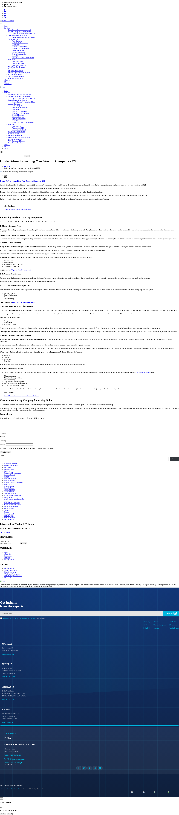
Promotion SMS (17, 61)
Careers (156, 622)
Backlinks (7, 467)
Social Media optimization (12, 504)
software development (11, 506)
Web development (10, 517)
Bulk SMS (11, 59)
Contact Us (7, 84)
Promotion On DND (19, 65)
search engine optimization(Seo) (14, 499)
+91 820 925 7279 (10, 764)
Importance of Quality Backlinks (23, 302)
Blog (5, 82)
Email (2, 441)
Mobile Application (10, 570)
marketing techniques (144, 372)
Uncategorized (9, 514)
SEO (145, 625)
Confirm (3, 814)
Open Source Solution (15, 78)
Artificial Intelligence (11, 465)
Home (6, 26)
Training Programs (14, 39)
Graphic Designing (18, 52)
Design (6, 477)
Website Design (174, 628)
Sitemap (156, 628)
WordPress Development (16, 67)
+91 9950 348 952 (15, 755)
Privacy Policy (9, 559)
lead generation (9, 491)
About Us (7, 554)
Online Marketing (10, 493)
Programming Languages (12, 495)
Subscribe (23, 543)
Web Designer (17, 41)
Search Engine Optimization (17, 35)
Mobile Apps (173, 622)
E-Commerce (173, 625)
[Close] (1, 807)
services (6, 501)
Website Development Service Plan (23, 33)
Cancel (10, 814)
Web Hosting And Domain (13, 576)
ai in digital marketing (11, 464)
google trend (8, 484)
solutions (7, 510)
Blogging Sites (9, 469)
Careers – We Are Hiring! (13, 763)
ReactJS (15, 56)
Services (7, 28)
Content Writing (9, 475)
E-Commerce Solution (15, 74)
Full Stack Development (20, 43)
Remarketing (8, 497)
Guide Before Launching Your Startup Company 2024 (23, 181)
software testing (9, 508)
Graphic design (9, 488)
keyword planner (9, 490)
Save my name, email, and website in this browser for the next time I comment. (28, 448)
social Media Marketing (12, 503)
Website (2, 444)
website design (9, 519)
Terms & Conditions (16, 785)
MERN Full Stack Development (23, 58)
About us (7, 80)
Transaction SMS (18, 63)
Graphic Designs (13, 69)
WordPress (15, 45)
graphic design (9, 486)
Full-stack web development (13, 482)
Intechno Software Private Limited (10, 789)
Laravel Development (19, 46)
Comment (4, 433)
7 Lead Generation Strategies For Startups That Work (21, 396)
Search (2, 456)
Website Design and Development (19, 32)
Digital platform (9, 480)
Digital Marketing (18, 50)
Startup (6, 512)
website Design (9, 568)
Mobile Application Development (19, 72)
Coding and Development (12, 473)
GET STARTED (5, 532)
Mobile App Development (21, 48)
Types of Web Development (21, 270)
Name (2, 437)
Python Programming (19, 54)
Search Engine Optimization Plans (23, 37)
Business (7, 471)
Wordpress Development (12, 574)
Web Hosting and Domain (16, 76)
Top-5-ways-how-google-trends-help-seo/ (17, 209)
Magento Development (15, 71)
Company (146, 622)
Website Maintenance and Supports (19, 30)
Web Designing (9, 516)
